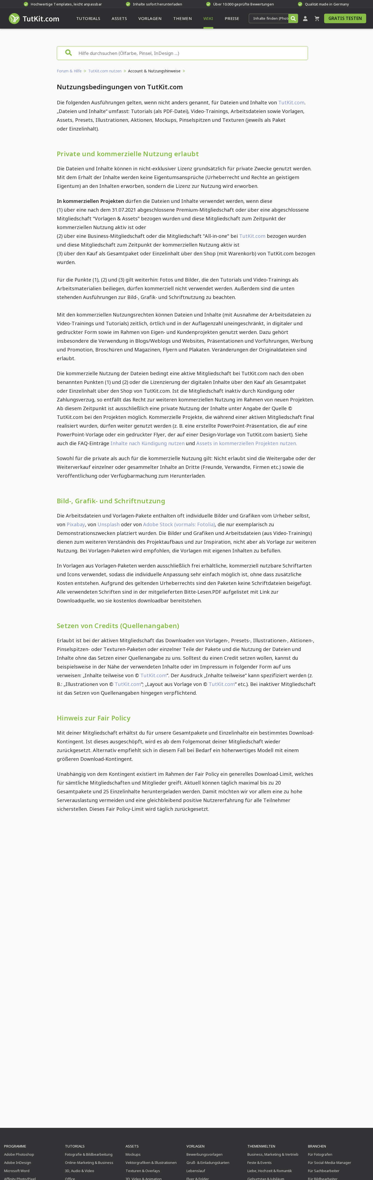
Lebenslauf (196, 1170)
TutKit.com (291, 102)
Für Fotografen (320, 1154)
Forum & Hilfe (69, 70)
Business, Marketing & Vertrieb (272, 1154)
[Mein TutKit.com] (305, 18)
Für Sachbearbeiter (323, 1170)
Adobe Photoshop (19, 1154)
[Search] (293, 18)
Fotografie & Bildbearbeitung (89, 1154)
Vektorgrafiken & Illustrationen (151, 1162)
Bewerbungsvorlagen (205, 1154)
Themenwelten (261, 1146)
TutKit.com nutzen (105, 70)
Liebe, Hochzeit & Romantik (269, 1170)
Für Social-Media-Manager (329, 1162)
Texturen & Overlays (143, 1170)
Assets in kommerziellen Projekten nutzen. (246, 443)
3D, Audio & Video (79, 1170)
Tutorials (75, 1146)
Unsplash (109, 524)
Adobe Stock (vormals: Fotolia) (179, 524)
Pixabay (76, 524)
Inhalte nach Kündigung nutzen (148, 443)
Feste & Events (259, 1162)
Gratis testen (345, 18)
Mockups (133, 1154)
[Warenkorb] (317, 18)
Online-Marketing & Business (89, 1162)
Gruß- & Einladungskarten (208, 1162)
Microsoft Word (16, 1170)
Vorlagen (196, 1146)
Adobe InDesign (17, 1162)
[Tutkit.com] (33, 18)
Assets (132, 1146)
